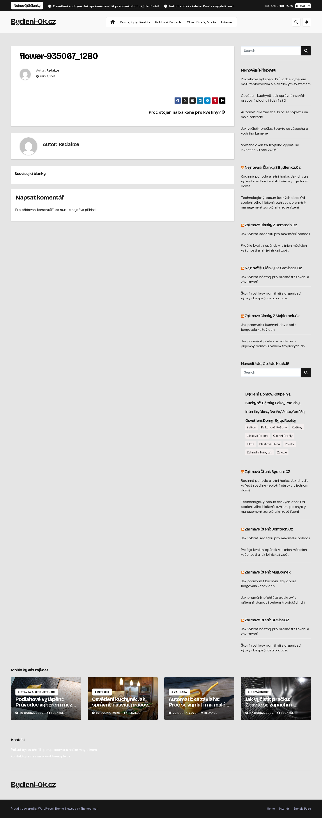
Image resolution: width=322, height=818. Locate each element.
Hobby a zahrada (168, 22)
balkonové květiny (274, 427)
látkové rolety (257, 436)
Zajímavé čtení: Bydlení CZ (267, 471)
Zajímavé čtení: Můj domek (267, 572)
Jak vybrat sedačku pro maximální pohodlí (275, 234)
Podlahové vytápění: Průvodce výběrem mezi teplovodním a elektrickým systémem (276, 81)
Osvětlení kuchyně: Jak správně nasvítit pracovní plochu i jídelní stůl (273, 98)
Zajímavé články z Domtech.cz (271, 225)
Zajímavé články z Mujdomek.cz (272, 315)
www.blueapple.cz (56, 756)
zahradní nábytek (259, 452)
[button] (296, 22)
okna (250, 444)
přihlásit (91, 209)
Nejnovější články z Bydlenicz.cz (273, 167)
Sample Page (302, 809)
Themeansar (89, 809)
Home (271, 809)
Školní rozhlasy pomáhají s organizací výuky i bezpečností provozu (271, 295)
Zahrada (180, 692)
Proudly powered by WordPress (32, 809)
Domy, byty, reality (135, 22)
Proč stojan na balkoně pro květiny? (185, 112)
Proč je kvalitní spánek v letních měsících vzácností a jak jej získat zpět (274, 248)
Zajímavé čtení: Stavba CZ (267, 620)
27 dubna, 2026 (261, 713)
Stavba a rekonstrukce (38, 692)
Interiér (226, 22)
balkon (251, 427)
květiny (297, 427)
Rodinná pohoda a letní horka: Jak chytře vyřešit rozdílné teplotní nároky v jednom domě (274, 181)
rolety (289, 444)
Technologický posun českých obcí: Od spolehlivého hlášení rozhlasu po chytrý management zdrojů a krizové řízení (273, 202)
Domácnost (260, 692)
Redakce (52, 70)
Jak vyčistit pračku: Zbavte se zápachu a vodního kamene (269, 704)
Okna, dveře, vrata (201, 22)
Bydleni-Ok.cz (33, 21)
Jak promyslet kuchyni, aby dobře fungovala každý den (268, 327)
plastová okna (269, 444)
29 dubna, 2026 (31, 713)
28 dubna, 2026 (108, 713)
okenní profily (283, 436)
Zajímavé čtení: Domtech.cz (269, 529)
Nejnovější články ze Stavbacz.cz (273, 268)
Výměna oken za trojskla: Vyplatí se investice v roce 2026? (270, 147)
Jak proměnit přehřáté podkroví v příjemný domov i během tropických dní (273, 343)
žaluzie (282, 452)
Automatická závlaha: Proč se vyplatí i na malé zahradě (197, 704)
